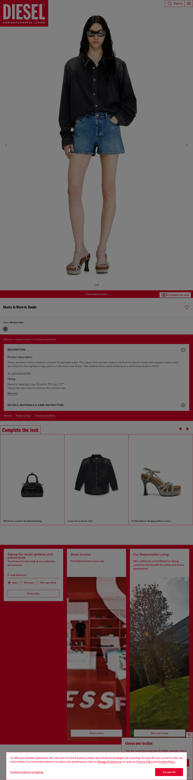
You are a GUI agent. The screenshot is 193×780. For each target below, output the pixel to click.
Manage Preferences (109, 761)
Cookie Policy (167, 761)
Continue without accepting (26, 772)
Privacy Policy (144, 761)
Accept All (169, 772)
